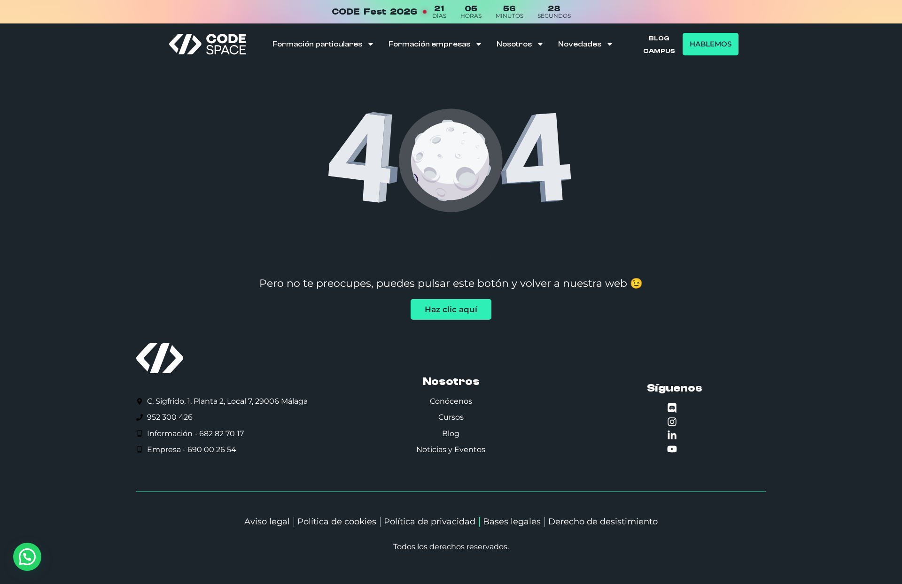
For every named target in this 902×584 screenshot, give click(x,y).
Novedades (579, 44)
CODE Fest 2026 (374, 11)
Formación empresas (429, 44)
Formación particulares (317, 44)
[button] (27, 557)
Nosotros (514, 44)
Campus (659, 51)
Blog (659, 38)
